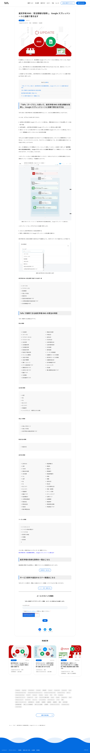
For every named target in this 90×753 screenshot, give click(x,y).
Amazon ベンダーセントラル (49, 692)
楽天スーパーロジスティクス (21, 702)
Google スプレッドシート (23, 22)
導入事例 (37, 3)
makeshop (18, 690)
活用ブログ (43, 3)
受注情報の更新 (18, 704)
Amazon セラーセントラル (21, 692)
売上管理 (40, 22)
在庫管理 (43, 702)
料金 (53, 3)
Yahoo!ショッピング (19, 699)
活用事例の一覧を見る (45, 570)
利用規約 (19, 750)
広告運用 (46, 704)
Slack (70, 697)
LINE (36, 697)
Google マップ (30, 697)
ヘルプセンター (4, 750)
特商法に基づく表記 (26, 750)
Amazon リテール (61, 692)
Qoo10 (52, 697)
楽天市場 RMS (35, 22)
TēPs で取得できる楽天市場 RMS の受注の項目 (31, 90)
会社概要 (33, 750)
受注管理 (44, 690)
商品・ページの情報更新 (28, 704)
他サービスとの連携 (38, 704)
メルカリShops (18, 706)
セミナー (48, 3)
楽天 (30, 22)
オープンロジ (27, 699)
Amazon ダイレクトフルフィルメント (35, 692)
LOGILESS (38, 690)
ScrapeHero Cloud (65, 704)
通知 (60, 702)
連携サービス (30, 3)
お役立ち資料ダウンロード (67, 3)
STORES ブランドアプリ (54, 704)
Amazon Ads (56, 690)
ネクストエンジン (51, 699)
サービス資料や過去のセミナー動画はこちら (30, 96)
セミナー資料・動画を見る (45, 588)
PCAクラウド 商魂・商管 (44, 697)
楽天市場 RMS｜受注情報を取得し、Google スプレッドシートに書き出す (36, 552)
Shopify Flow (64, 697)
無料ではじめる (81, 3)
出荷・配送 (65, 702)
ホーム (10, 725)
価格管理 (54, 702)
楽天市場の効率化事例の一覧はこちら (29, 93)
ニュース (57, 3)
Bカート (68, 692)
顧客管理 (49, 702)
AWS (70, 690)
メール (58, 699)
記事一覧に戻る (45, 715)
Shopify (57, 697)
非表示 (46, 82)
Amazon (50, 690)
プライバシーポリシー (13, 750)
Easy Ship (24, 690)
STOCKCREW (31, 690)
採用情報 (38, 750)
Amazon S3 (64, 690)
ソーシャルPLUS (42, 699)
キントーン (35, 699)
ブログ (14, 725)
